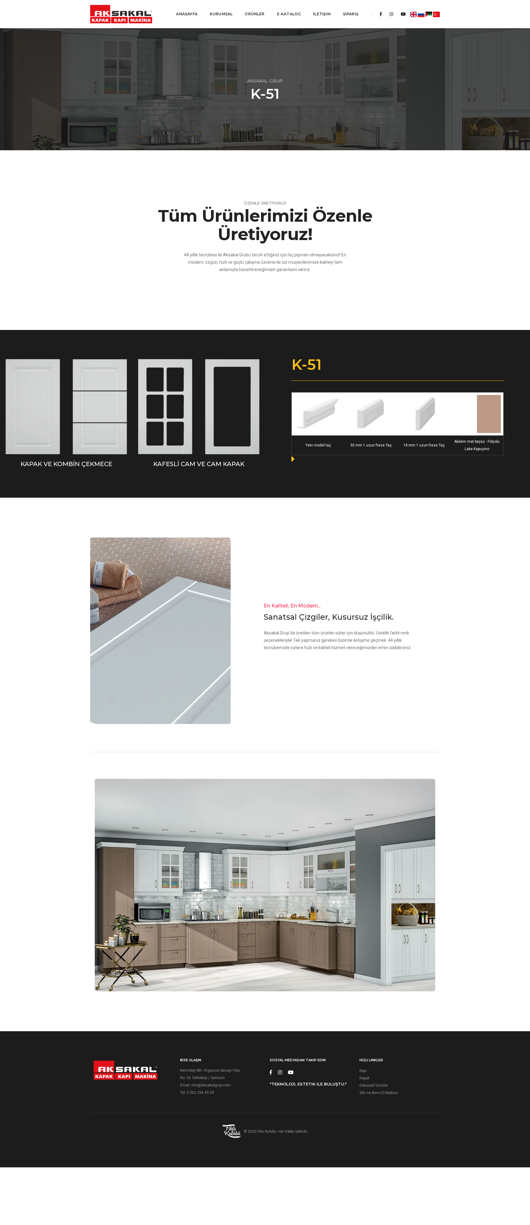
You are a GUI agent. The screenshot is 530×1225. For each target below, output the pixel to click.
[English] (413, 14)
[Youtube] (403, 14)
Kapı (363, 1071)
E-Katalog (289, 14)
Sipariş (351, 14)
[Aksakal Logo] (121, 14)
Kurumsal (221, 14)
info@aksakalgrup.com (211, 1085)
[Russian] (421, 14)
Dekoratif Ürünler (373, 1085)
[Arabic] (428, 14)
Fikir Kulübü (266, 1131)
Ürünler (254, 14)
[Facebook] (380, 14)
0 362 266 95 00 (200, 1092)
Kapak (364, 1078)
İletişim (321, 14)
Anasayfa (186, 14)
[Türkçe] (436, 14)
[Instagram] (391, 14)
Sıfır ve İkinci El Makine (378, 1093)
